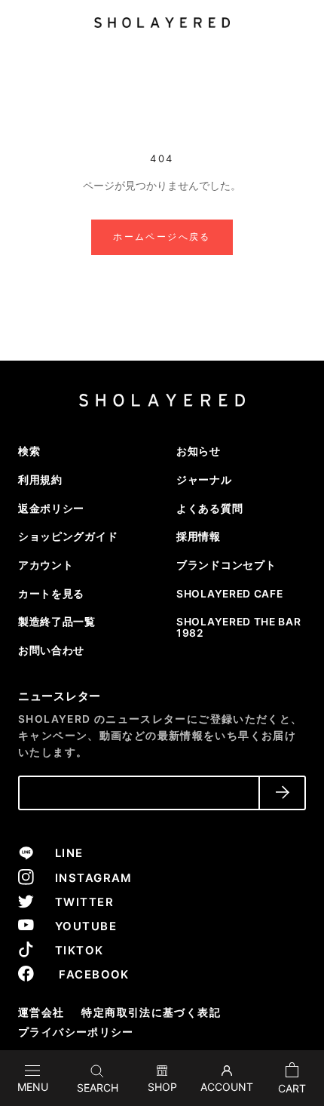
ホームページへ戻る (162, 236)
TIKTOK (72, 950)
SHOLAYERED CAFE (229, 594)
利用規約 (40, 480)
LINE (62, 853)
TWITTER (78, 902)
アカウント (45, 565)
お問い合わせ (51, 650)
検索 (29, 451)
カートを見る (51, 594)
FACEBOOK (86, 975)
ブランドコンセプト (226, 565)
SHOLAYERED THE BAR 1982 (238, 627)
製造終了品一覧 (57, 622)
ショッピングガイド (68, 536)
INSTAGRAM (87, 878)
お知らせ (198, 451)
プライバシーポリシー (76, 1032)
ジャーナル (203, 480)
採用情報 (198, 536)
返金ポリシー (51, 508)
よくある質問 (209, 508)
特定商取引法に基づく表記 (151, 1012)
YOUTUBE (79, 926)
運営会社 (41, 1012)
